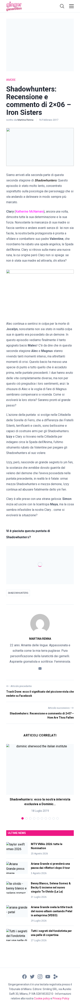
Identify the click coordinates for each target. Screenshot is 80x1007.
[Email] (40, 668)
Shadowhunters (18, 593)
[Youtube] (47, 976)
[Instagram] (40, 976)
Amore (11, 79)
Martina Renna (25, 119)
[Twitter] (32, 976)
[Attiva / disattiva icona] (62, 6)
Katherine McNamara (30, 211)
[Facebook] (24, 976)
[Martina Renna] (40, 623)
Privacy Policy (61, 998)
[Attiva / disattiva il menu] (71, 6)
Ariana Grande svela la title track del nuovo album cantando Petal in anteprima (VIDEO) (52, 911)
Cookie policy (42, 998)
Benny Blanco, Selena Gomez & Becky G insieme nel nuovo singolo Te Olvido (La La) (51, 887)
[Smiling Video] (55, 976)
